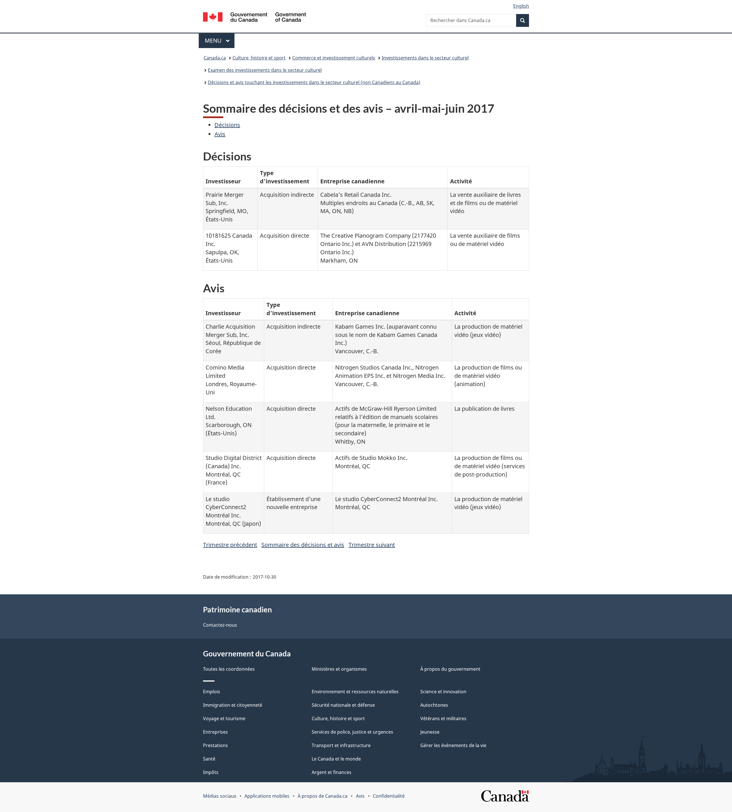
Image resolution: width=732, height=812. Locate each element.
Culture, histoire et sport (259, 58)
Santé (209, 759)
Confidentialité (389, 796)
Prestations (215, 745)
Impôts (210, 772)
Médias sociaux (219, 796)
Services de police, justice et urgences (352, 732)
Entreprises (215, 732)
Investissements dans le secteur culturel (425, 58)
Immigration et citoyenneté (232, 705)
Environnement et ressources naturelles (355, 691)
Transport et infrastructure (341, 745)
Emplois (211, 691)
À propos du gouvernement (450, 669)
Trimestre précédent (230, 545)
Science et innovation (443, 691)
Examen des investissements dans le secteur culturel (265, 70)
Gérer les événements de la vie (453, 745)
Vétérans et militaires (443, 718)
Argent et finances (331, 772)
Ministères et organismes (339, 669)
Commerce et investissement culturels (333, 58)
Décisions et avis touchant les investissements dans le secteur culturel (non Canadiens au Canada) (314, 82)
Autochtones (434, 705)
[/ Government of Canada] (254, 17)
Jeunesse (429, 732)
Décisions (227, 125)
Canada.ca (215, 58)
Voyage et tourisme (224, 718)
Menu (219, 40)
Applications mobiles (266, 796)
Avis (219, 134)
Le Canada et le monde (336, 759)
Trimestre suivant (372, 545)
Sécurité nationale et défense (343, 705)
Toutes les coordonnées (229, 669)
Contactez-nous (220, 625)
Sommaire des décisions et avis (302, 545)
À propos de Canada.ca (322, 796)
